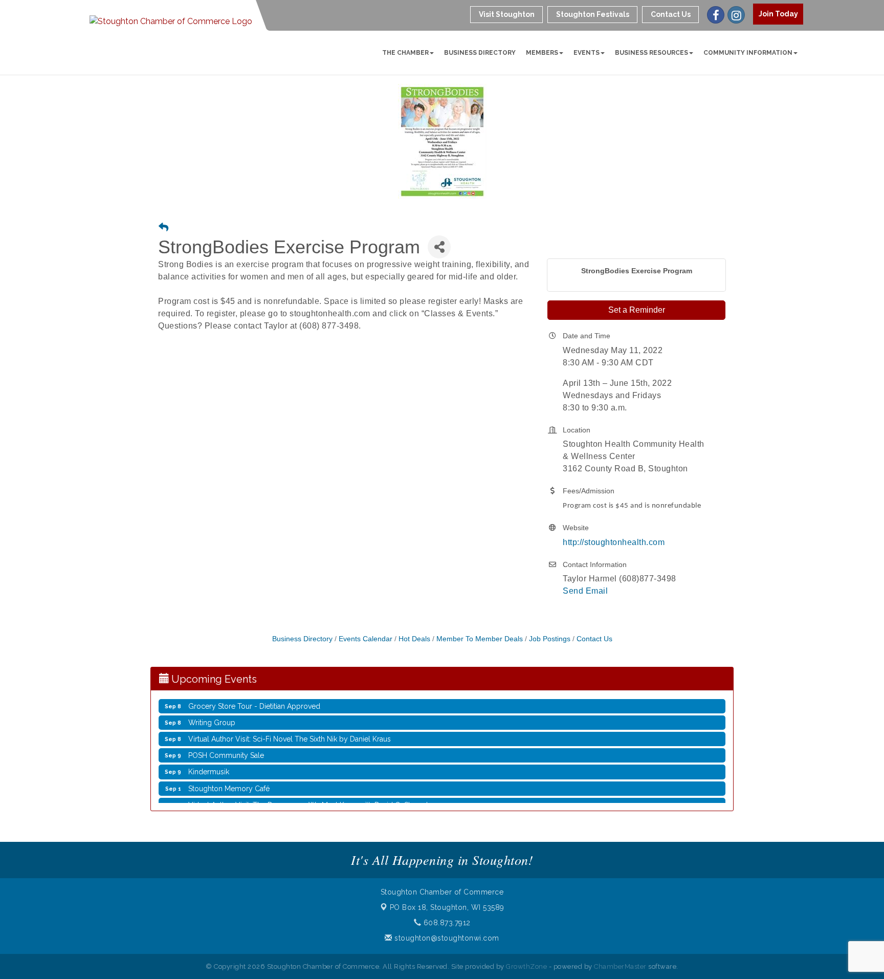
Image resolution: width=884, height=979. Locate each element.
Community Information (747, 52)
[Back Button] (163, 228)
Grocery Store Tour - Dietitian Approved (254, 698)
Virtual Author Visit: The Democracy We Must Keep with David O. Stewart (308, 797)
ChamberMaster (620, 966)
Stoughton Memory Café (229, 780)
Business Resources (651, 52)
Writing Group (211, 714)
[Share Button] (439, 246)
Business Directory (480, 52)
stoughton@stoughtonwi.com (445, 938)
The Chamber (405, 52)
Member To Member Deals (479, 639)
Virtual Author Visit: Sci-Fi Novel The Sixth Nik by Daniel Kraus (289, 731)
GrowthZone (526, 966)
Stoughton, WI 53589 (447, 907)
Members (542, 52)
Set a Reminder (636, 310)
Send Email (585, 590)
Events (586, 52)
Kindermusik (208, 763)
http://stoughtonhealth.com (614, 542)
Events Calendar (365, 639)
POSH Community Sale (226, 747)
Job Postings (549, 639)
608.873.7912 (446, 923)
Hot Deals (414, 639)
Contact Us (594, 639)
